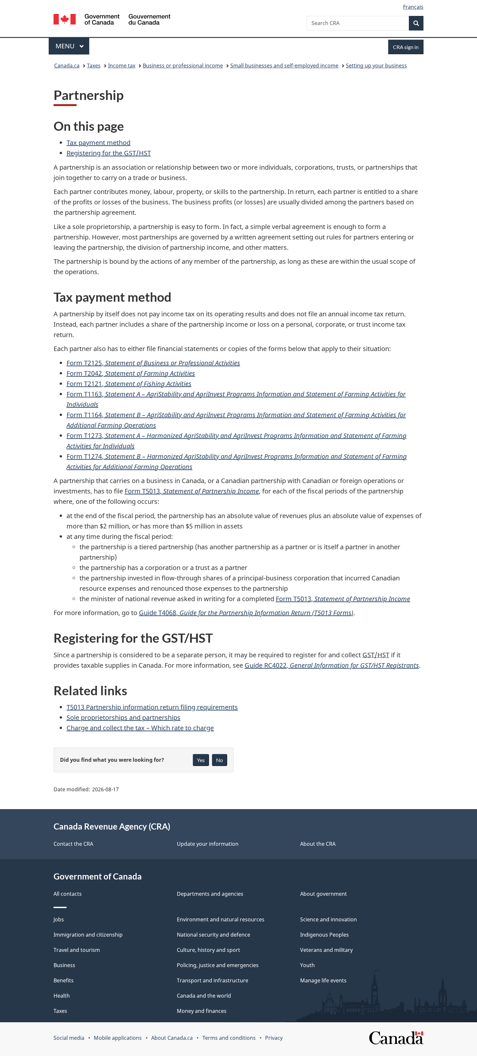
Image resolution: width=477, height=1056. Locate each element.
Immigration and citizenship (88, 934)
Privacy (274, 1037)
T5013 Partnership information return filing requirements (152, 707)
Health (62, 995)
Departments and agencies (210, 893)
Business (64, 965)
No (219, 760)
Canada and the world (204, 995)
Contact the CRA (73, 843)
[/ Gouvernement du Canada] (112, 20)
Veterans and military (326, 949)
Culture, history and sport (208, 949)
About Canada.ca (172, 1037)
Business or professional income (183, 65)
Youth (307, 965)
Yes (201, 760)
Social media (69, 1037)
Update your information (207, 843)
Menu (65, 46)
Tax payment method (98, 142)
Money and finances (201, 1010)
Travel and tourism (77, 949)
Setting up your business (376, 65)
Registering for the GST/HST (109, 153)
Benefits (64, 980)
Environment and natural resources (220, 919)
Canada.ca (67, 65)
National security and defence (213, 934)
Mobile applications (118, 1037)
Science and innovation (328, 919)
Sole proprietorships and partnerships (123, 717)
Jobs (59, 919)
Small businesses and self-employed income (284, 65)
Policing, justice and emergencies (218, 965)
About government (323, 893)
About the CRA (318, 843)
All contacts (68, 893)
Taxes (94, 65)
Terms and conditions (229, 1037)
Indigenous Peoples (324, 934)
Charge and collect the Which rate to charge (140, 727)
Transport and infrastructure (212, 980)
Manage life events (323, 980)
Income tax (121, 65)
